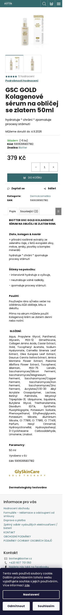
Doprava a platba (14, 520)
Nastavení (31, 594)
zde (27, 585)
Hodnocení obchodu (16, 508)
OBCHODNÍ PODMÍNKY (17, 536)
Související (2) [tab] (29, 211)
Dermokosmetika (40, 196)
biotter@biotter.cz (20, 558)
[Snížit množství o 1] (36, 167)
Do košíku (35, 177)
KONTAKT (9, 532)
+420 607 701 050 (20, 562)
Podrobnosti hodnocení (21, 80)
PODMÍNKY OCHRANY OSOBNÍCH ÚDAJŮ (28, 540)
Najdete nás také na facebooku (29, 567)
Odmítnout (16, 606)
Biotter (23, 147)
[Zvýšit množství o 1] (53, 167)
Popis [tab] (12, 211)
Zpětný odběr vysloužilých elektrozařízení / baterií (30, 526)
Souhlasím (46, 606)
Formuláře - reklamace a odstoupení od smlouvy (29, 514)
